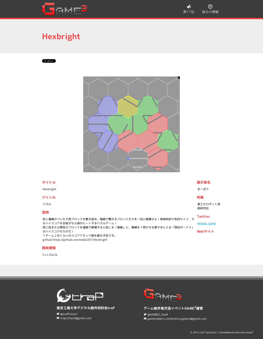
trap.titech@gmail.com (75, 318)
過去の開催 (210, 11)
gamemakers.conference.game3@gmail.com (176, 319)
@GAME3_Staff (157, 314)
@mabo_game (206, 223)
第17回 (188, 11)
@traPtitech (68, 314)
